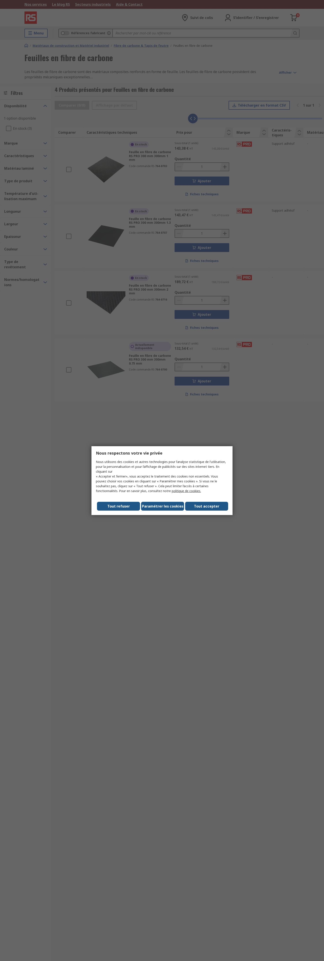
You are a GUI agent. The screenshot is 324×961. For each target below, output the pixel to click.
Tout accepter (206, 506)
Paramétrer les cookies (162, 506)
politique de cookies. (186, 491)
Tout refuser (118, 506)
